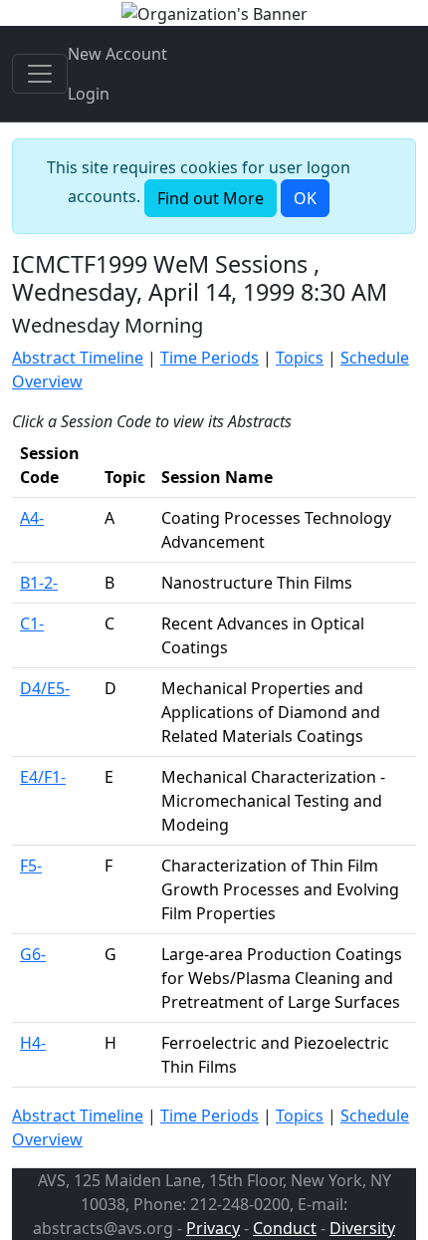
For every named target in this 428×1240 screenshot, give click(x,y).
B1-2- (39, 583)
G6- (33, 954)
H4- (33, 1043)
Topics (299, 358)
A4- (32, 518)
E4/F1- (43, 777)
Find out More (210, 198)
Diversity (362, 1228)
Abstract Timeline (77, 358)
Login (88, 94)
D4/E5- (45, 688)
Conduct (285, 1228)
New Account (117, 54)
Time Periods (209, 358)
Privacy (213, 1228)
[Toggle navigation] (40, 74)
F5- (31, 865)
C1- (32, 623)
